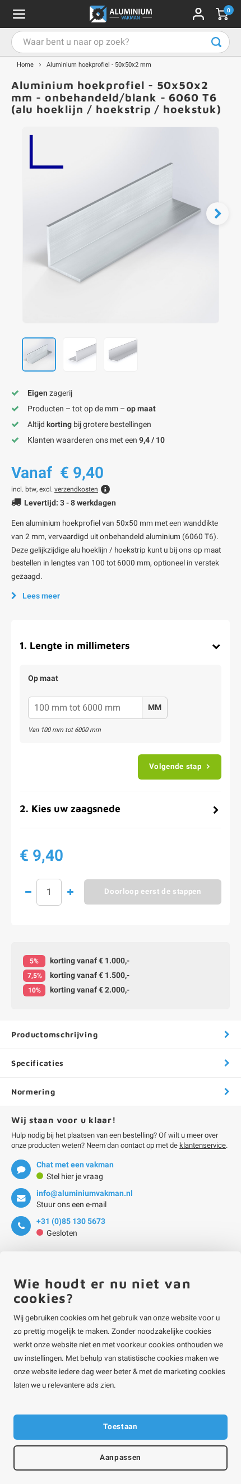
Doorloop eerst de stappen (152, 891)
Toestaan (120, 1426)
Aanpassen (120, 1457)
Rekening (198, 14)
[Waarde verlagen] (28, 892)
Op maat (43, 678)
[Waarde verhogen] (70, 892)
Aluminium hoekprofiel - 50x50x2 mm (99, 64)
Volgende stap (175, 766)
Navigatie (19, 14)
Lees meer (41, 596)
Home (25, 64)
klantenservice (202, 1145)
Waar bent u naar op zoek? (216, 42)
